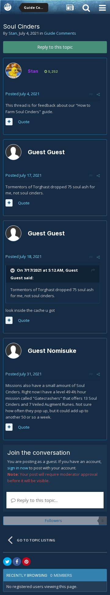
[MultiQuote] (9, 121)
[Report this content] (91, 94)
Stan (13, 33)
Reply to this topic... (37, 500)
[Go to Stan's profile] (13, 70)
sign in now (17, 468)
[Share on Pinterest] (26, 561)
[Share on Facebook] (17, 561)
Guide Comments (60, 33)
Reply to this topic (55, 47)
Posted (22, 93)
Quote (24, 121)
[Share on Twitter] (7, 561)
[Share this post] (98, 94)
